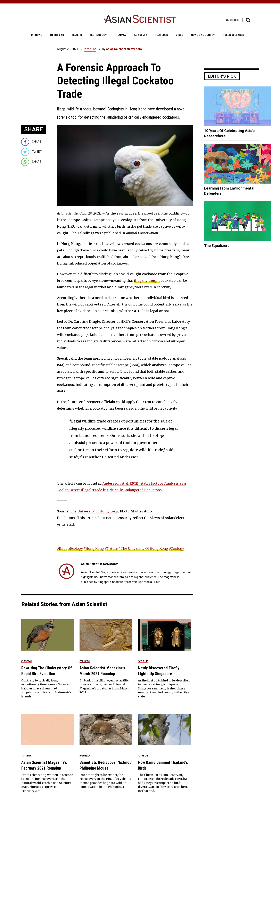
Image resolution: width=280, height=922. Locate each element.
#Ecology (75, 548)
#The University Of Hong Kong (143, 548)
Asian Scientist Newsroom (124, 49)
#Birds (62, 548)
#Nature (111, 548)
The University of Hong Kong (94, 511)
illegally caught (147, 280)
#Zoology (176, 548)
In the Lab (90, 49)
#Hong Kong (94, 548)
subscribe (232, 20)
